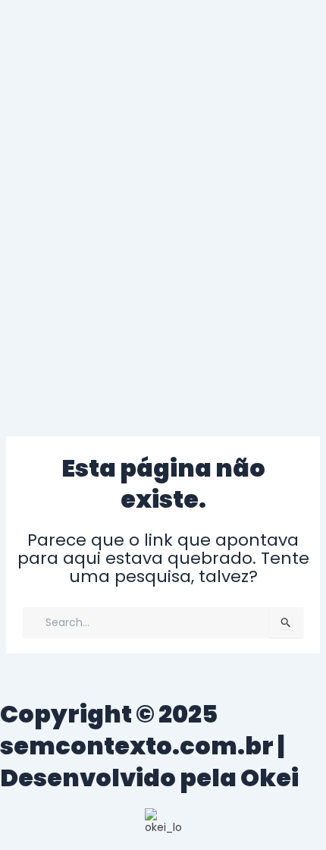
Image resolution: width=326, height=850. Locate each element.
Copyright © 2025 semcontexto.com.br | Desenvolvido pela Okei (149, 745)
